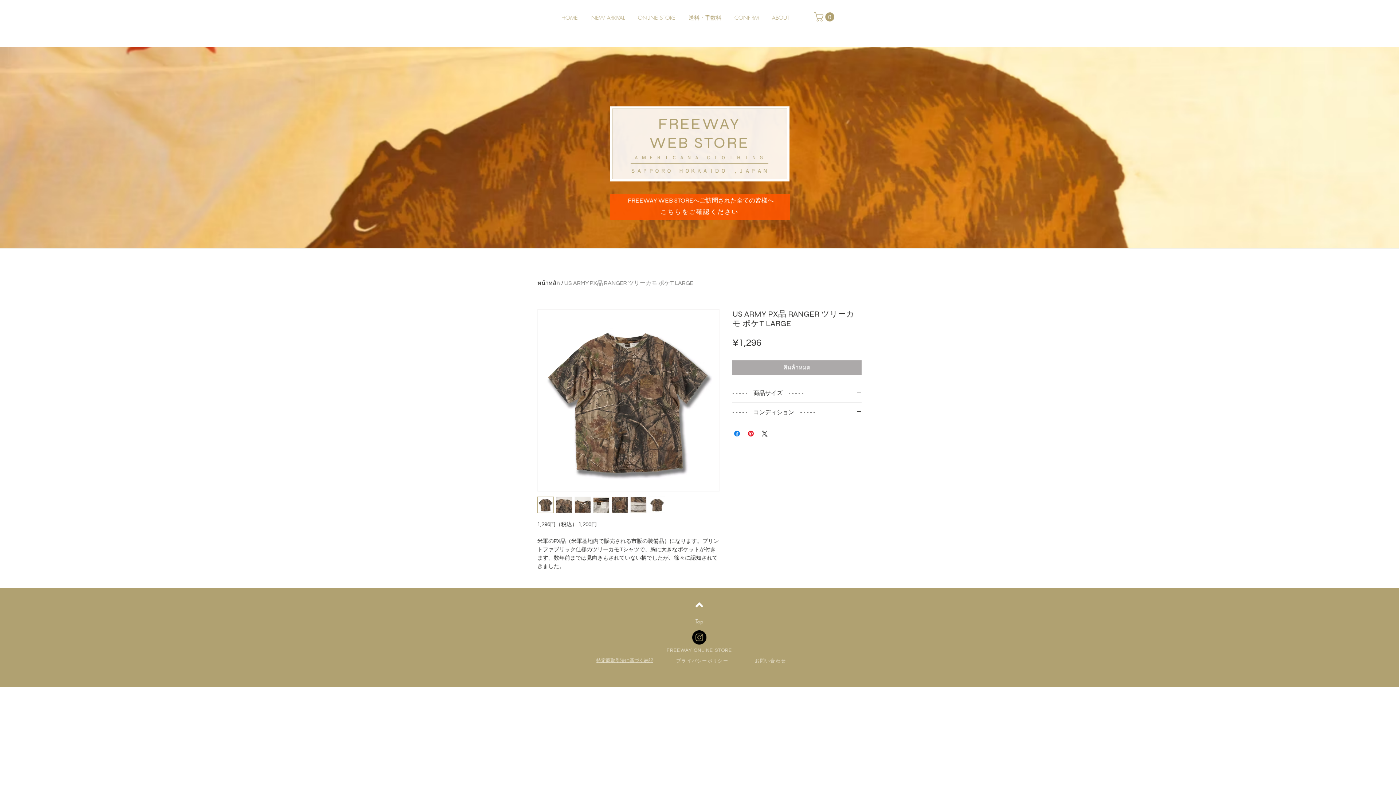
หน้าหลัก (548, 283)
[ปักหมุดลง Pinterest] (750, 433)
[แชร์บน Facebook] (737, 433)
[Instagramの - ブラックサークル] (699, 637)
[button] (825, 16)
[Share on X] (764, 433)
